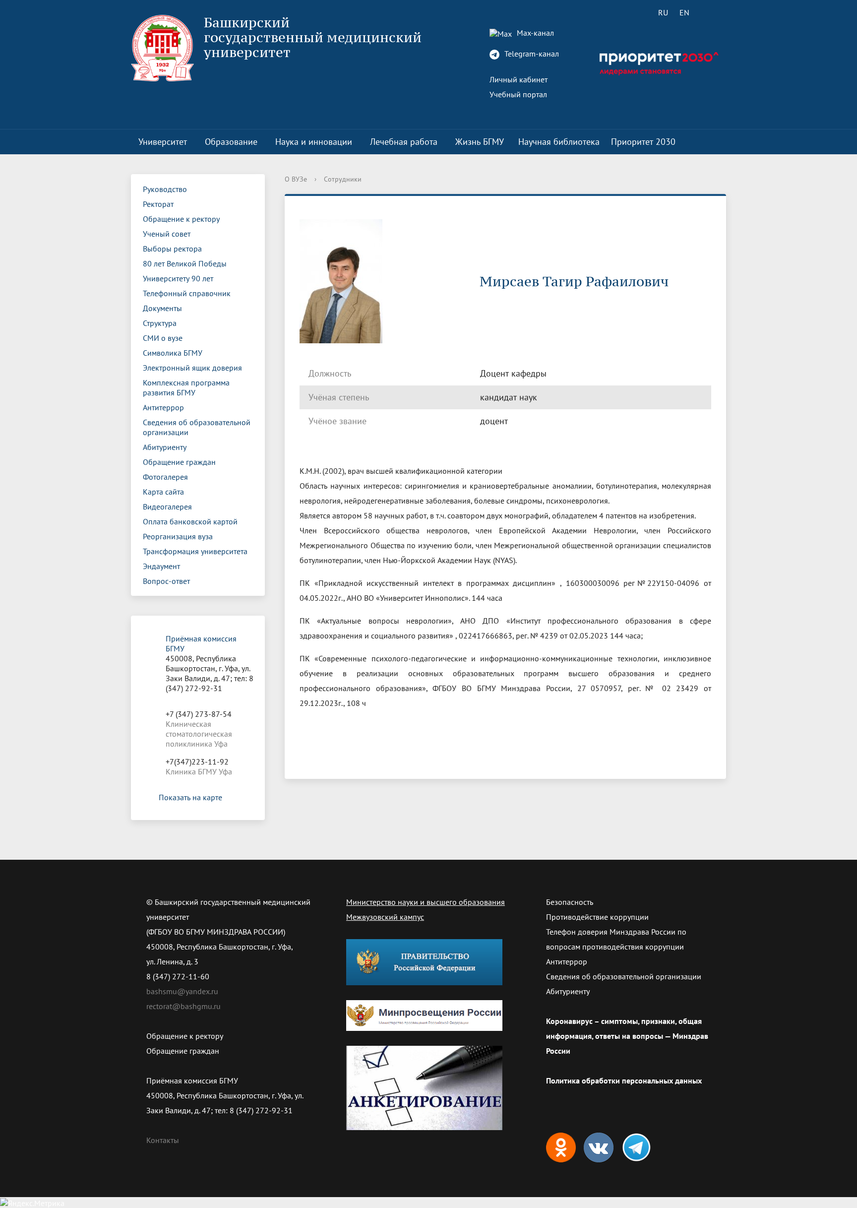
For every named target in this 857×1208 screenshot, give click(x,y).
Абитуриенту (164, 447)
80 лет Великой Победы (185, 263)
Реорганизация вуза (178, 536)
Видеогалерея (167, 506)
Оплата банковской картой (190, 521)
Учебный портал (518, 94)
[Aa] (712, 12)
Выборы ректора (172, 249)
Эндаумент (161, 566)
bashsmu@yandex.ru (182, 991)
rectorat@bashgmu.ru (183, 1006)
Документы (162, 308)
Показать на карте (190, 797)
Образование (231, 141)
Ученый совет (166, 234)
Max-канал (534, 33)
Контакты (162, 1140)
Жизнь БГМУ (479, 141)
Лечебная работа (403, 141)
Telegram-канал (530, 54)
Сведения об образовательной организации (196, 427)
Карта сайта (163, 492)
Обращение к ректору (181, 219)
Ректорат (158, 204)
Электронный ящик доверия (192, 368)
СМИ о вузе (163, 338)
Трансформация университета (195, 551)
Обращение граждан (179, 462)
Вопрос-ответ (166, 581)
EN (684, 12)
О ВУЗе (296, 179)
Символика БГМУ (172, 353)
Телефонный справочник (187, 293)
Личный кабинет (519, 79)
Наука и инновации (313, 141)
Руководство (165, 189)
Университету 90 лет (178, 278)
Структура (160, 323)
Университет (162, 141)
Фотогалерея (165, 477)
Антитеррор (163, 407)
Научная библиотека (559, 141)
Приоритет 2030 (643, 141)
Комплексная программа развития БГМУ (186, 387)
